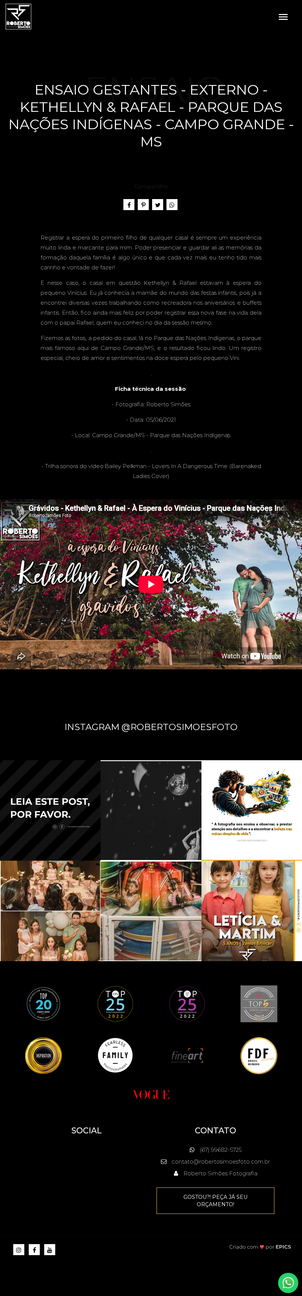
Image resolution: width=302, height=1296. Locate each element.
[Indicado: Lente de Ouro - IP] (43, 1055)
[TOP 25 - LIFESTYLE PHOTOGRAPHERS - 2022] (187, 1003)
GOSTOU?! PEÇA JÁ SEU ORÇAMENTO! (215, 1201)
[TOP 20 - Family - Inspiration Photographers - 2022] (43, 1003)
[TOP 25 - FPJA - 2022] (115, 1003)
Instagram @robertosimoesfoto (151, 727)
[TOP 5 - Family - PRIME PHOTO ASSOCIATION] (259, 1003)
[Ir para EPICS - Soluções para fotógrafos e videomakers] (260, 1247)
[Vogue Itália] (151, 1093)
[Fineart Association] (187, 1055)
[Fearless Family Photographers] (115, 1055)
